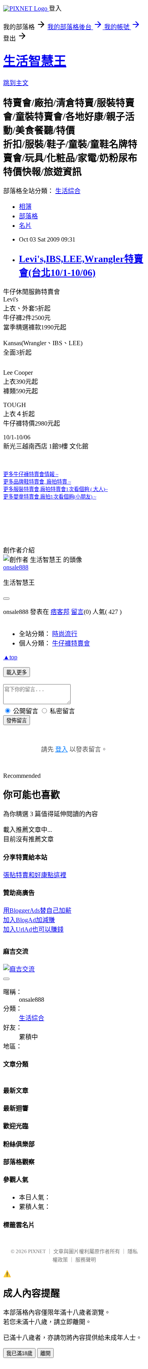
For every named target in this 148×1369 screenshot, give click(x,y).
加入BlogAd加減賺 (29, 920)
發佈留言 (16, 721)
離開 (45, 1353)
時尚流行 (64, 634)
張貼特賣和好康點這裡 (34, 875)
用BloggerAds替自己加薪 (37, 910)
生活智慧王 (34, 61)
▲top (10, 657)
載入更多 (16, 672)
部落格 (28, 216)
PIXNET (37, 1251)
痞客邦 (60, 611)
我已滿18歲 (19, 1353)
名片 (25, 225)
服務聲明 (85, 1260)
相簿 (25, 206)
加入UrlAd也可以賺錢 (33, 929)
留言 (77, 611)
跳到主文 (15, 83)
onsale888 (15, 567)
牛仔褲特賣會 (71, 643)
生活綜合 (68, 191)
